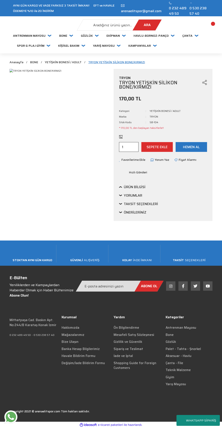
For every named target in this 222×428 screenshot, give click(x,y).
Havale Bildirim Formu (78, 355)
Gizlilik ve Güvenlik (128, 341)
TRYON (154, 117)
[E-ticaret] (110, 425)
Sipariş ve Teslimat (128, 349)
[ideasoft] (88, 425)
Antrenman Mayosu (181, 327)
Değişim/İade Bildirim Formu (83, 363)
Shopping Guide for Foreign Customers (135, 365)
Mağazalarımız (73, 334)
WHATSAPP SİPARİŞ (201, 420)
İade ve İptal (123, 355)
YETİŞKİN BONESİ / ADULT (165, 111)
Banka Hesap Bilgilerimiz (81, 349)
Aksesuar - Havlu (178, 355)
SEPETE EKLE (157, 147)
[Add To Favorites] (196, 82)
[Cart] (208, 25)
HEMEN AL (191, 147)
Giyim (170, 377)
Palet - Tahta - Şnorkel (183, 349)
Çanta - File (174, 363)
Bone (170, 334)
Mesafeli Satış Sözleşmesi (134, 334)
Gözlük (171, 341)
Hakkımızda (70, 327)
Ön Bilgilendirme (126, 327)
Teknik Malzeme (178, 370)
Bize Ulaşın (70, 341)
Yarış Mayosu (176, 384)
